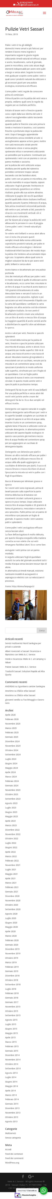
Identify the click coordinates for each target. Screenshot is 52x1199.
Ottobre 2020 (11, 904)
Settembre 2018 (13, 984)
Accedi (8, 1149)
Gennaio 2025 (11, 737)
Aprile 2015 (10, 1037)
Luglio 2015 (10, 1024)
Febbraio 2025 (12, 732)
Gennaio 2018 (11, 997)
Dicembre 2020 (12, 896)
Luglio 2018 (10, 989)
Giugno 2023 (11, 812)
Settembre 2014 (13, 1068)
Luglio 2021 (10, 869)
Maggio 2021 (11, 874)
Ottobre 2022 (11, 838)
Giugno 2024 (11, 763)
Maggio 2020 (11, 927)
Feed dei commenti (14, 1158)
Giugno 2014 (11, 1081)
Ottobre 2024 (11, 750)
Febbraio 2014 (12, 1099)
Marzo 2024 (11, 776)
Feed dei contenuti (14, 1153)
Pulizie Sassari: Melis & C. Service (20, 666)
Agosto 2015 (11, 1019)
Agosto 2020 (11, 913)
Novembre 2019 (12, 953)
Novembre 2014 (12, 1059)
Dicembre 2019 (12, 949)
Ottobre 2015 (11, 1011)
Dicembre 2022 (12, 829)
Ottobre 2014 (11, 1064)
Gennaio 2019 (11, 971)
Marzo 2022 (11, 856)
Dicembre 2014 (12, 1055)
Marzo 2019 (11, 962)
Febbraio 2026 (12, 719)
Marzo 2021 (11, 882)
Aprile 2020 (10, 931)
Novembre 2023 (12, 790)
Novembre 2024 (12, 745)
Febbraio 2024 (12, 781)
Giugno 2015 (11, 1028)
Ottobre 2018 (11, 980)
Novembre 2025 (12, 723)
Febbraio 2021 (12, 887)
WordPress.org (12, 1162)
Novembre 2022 (12, 834)
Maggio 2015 (11, 1033)
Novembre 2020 (12, 900)
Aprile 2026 (10, 714)
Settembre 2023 (13, 798)
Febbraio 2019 (12, 966)
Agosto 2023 (11, 803)
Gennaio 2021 (11, 891)
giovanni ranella (12, 699)
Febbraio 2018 (12, 993)
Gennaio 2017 (11, 1002)
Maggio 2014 (11, 1086)
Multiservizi (10, 1133)
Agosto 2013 (11, 1121)
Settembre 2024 (13, 754)
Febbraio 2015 (12, 1046)
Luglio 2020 (10, 918)
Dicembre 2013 (12, 1108)
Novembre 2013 (12, 1112)
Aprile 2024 (10, 772)
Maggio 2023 (11, 816)
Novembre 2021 (12, 865)
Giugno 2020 (11, 922)
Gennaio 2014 (11, 1103)
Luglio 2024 (10, 759)
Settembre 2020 (13, 909)
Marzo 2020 (11, 935)
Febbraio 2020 (12, 940)
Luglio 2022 (10, 843)
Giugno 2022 (11, 847)
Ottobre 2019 (11, 958)
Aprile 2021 (10, 878)
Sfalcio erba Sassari (26, 690)
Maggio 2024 (11, 768)
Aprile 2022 (10, 851)
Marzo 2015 (11, 1042)
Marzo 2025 (11, 728)
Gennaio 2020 (11, 944)
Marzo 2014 (11, 1095)
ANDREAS (10, 686)
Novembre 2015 (12, 1006)
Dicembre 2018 (12, 975)
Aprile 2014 (10, 1090)
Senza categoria (13, 1137)
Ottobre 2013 (11, 1117)
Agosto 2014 (11, 1073)
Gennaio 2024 (11, 785)
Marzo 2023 (11, 825)
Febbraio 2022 (12, 860)
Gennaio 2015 (11, 1050)
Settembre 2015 (13, 1015)
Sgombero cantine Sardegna (31, 686)
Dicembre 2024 (12, 741)
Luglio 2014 (10, 1077)
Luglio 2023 (10, 807)
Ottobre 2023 (11, 794)
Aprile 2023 (10, 820)
